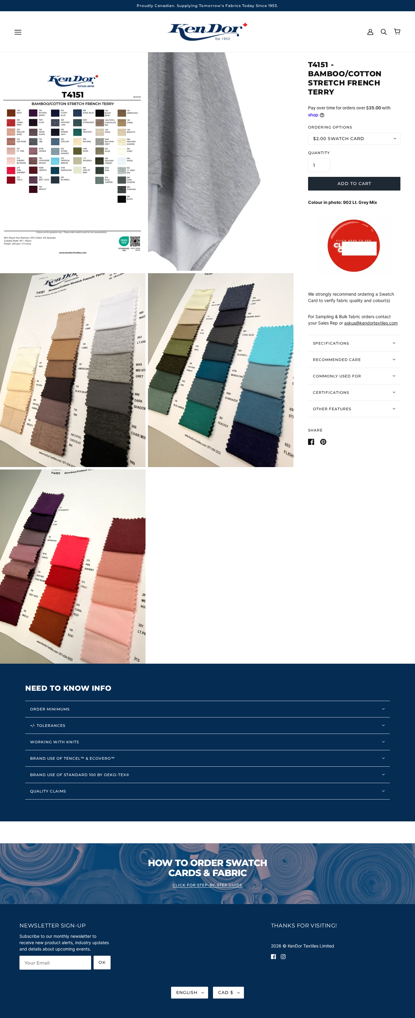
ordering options (330, 127)
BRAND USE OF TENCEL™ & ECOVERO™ (72, 758)
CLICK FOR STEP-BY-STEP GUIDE (207, 885)
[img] (273, 955)
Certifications (331, 392)
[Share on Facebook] (312, 441)
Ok (102, 962)
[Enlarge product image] (73, 161)
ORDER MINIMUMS (50, 709)
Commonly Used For (337, 375)
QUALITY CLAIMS (48, 791)
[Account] (370, 31)
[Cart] (397, 32)
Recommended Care (337, 359)
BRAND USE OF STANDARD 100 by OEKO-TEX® (79, 774)
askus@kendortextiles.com (371, 322)
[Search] (384, 31)
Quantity (319, 152)
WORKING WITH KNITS (54, 742)
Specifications (331, 343)
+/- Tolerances (47, 725)
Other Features (332, 408)
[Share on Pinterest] (323, 441)
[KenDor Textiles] (207, 31)
